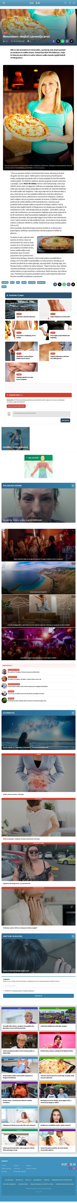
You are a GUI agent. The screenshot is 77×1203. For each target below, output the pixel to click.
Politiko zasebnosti (28, 991)
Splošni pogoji (23, 1184)
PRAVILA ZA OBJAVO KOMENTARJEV (16, 406)
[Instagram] (70, 3)
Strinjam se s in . (19, 991)
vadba (4, 286)
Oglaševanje (9, 1180)
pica (18, 282)
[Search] (65, 3)
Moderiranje (37, 1180)
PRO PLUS (28, 1180)
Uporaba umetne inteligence (65, 1184)
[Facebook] (74, 3)
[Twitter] (58, 41)
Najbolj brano (7, 665)
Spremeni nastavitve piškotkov (62, 1180)
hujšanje (5, 282)
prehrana (32, 282)
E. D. (7, 41)
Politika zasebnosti (9, 1184)
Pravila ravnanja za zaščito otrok (41, 1184)
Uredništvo (19, 1180)
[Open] (4, 3)
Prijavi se (65, 420)
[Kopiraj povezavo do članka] (72, 41)
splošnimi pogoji (17, 991)
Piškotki (46, 1180)
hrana (24, 282)
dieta (12, 282)
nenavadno (41, 282)
